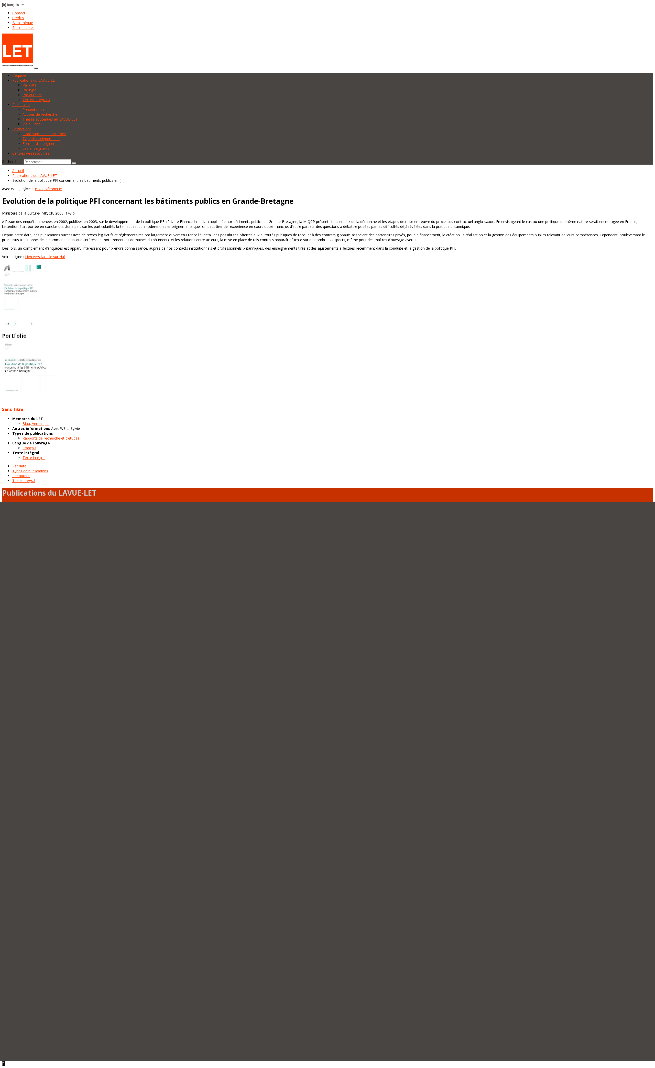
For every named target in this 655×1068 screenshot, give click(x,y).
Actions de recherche (40, 114)
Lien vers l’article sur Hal (45, 256)
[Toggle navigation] (36, 68)
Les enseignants (36, 148)
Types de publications (30, 470)
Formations (21, 128)
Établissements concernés (44, 133)
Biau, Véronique (36, 423)
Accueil (18, 170)
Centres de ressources (30, 153)
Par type (29, 90)
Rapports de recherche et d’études (51, 438)
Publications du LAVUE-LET (34, 80)
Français (29, 447)
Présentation (33, 109)
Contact (18, 12)
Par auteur (21, 475)
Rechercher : (12, 161)
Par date (30, 85)
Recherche (21, 104)
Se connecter (23, 27)
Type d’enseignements (41, 138)
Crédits (18, 17)
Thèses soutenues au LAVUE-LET (50, 119)
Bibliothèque (22, 22)
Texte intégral (34, 457)
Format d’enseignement (42, 143)
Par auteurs (32, 94)
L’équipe (19, 75)
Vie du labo (32, 124)
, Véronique (48, 188)
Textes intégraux (36, 99)
